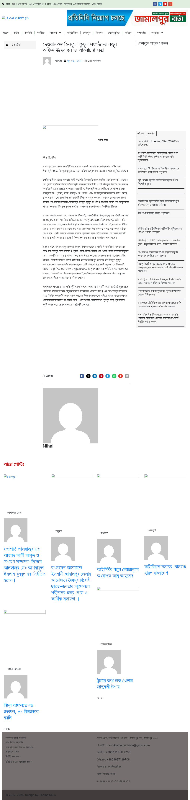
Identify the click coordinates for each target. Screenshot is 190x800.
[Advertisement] (86, 98)
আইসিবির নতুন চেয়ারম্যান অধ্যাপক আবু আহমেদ (118, 572)
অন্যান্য (155, 33)
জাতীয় (16, 33)
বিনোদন (99, 33)
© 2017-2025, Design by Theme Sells (31, 795)
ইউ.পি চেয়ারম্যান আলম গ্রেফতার (153, 213)
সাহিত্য (128, 33)
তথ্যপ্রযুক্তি (113, 33)
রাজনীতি (28, 33)
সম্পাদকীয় (141, 33)
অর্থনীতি (40, 33)
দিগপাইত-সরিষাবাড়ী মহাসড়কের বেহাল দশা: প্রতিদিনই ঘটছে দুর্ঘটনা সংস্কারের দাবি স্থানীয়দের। (158, 156)
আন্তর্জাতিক (72, 33)
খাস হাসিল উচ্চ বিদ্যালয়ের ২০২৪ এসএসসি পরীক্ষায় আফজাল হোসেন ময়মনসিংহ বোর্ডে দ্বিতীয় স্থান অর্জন (158, 318)
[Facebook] (155, 4)
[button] (82, 376)
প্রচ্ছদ (5, 33)
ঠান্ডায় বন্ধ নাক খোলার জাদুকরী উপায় (115, 683)
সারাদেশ (53, 33)
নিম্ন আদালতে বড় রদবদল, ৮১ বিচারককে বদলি (21, 711)
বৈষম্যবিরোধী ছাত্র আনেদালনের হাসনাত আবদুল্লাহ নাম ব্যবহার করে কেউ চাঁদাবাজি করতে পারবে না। (160, 267)
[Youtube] (165, 4)
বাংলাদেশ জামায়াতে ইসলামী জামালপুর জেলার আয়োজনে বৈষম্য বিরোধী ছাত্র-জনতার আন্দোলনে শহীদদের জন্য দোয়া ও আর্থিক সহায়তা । (71, 583)
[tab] (140, 133)
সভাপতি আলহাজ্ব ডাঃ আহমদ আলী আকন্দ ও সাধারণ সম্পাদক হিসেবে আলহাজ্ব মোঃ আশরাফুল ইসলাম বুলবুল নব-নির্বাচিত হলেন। (24, 564)
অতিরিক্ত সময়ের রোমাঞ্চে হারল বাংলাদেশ (165, 569)
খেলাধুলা (87, 33)
